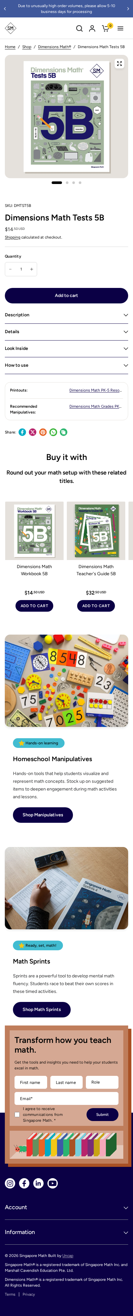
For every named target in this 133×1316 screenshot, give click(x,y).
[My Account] (92, 28)
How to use (16, 365)
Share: (10, 432)
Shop (26, 47)
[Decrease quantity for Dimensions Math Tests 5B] (10, 269)
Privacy (29, 1294)
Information (20, 1232)
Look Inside (16, 348)
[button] (43, 815)
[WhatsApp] (53, 432)
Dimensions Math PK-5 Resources (99, 390)
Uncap (67, 1255)
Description (17, 315)
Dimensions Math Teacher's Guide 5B (96, 570)
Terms (10, 1294)
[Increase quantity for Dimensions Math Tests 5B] (31, 269)
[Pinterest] (43, 432)
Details (12, 331)
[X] (32, 432)
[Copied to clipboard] (63, 432)
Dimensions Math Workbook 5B (34, 570)
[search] (79, 28)
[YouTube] (52, 1183)
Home (10, 47)
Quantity (13, 256)
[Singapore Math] (10, 28)
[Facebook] (22, 432)
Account (16, 1207)
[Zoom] (119, 63)
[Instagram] (10, 1183)
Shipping (12, 237)
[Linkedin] (38, 1183)
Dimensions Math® (54, 47)
